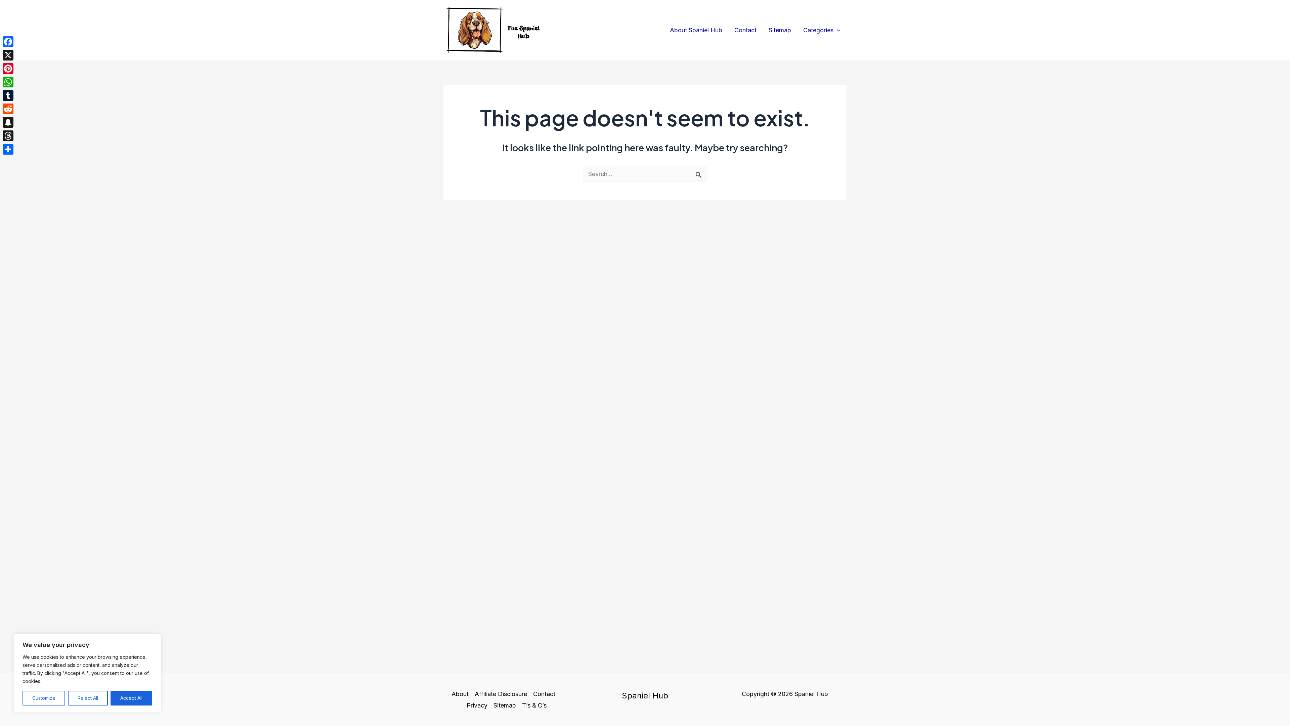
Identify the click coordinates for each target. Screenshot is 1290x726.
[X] (8, 55)
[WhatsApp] (8, 82)
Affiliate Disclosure (501, 693)
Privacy (477, 705)
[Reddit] (8, 109)
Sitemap (780, 30)
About (460, 693)
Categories (818, 30)
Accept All (131, 698)
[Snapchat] (8, 122)
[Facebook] (8, 41)
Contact (745, 30)
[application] (837, 30)
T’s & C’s (534, 705)
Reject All (88, 698)
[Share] (8, 149)
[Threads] (8, 136)
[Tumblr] (8, 95)
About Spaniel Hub (696, 30)
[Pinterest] (8, 68)
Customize (43, 698)
